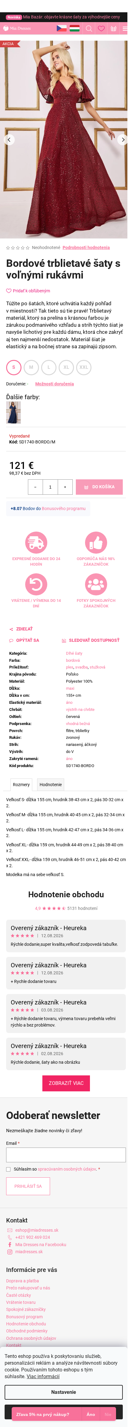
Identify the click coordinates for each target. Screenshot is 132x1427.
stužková (97, 667)
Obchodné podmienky (27, 1330)
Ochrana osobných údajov (31, 1338)
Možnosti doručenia (54, 383)
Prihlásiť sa (28, 1186)
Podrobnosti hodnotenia (86, 247)
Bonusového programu (64, 508)
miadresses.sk (29, 1251)
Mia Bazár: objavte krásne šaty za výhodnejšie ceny (64, 16)
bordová (73, 660)
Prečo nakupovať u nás (28, 1287)
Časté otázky (18, 1295)
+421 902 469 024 (32, 1237)
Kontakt (13, 1345)
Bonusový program (24, 1316)
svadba (81, 667)
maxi (70, 688)
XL (66, 367)
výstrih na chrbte (80, 709)
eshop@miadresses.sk (36, 1230)
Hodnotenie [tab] (51, 784)
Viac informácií (43, 1376)
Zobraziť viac (66, 1083)
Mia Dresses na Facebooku (40, 1244)
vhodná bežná (78, 723)
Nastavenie (63, 1392)
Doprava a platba (22, 1280)
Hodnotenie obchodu (66, 894)
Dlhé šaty (74, 653)
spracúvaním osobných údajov (67, 1169)
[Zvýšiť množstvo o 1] (65, 487)
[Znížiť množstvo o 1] (35, 487)
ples (69, 667)
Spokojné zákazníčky (26, 1309)
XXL (84, 367)
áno (69, 702)
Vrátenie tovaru (21, 1302)
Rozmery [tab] (21, 784)
